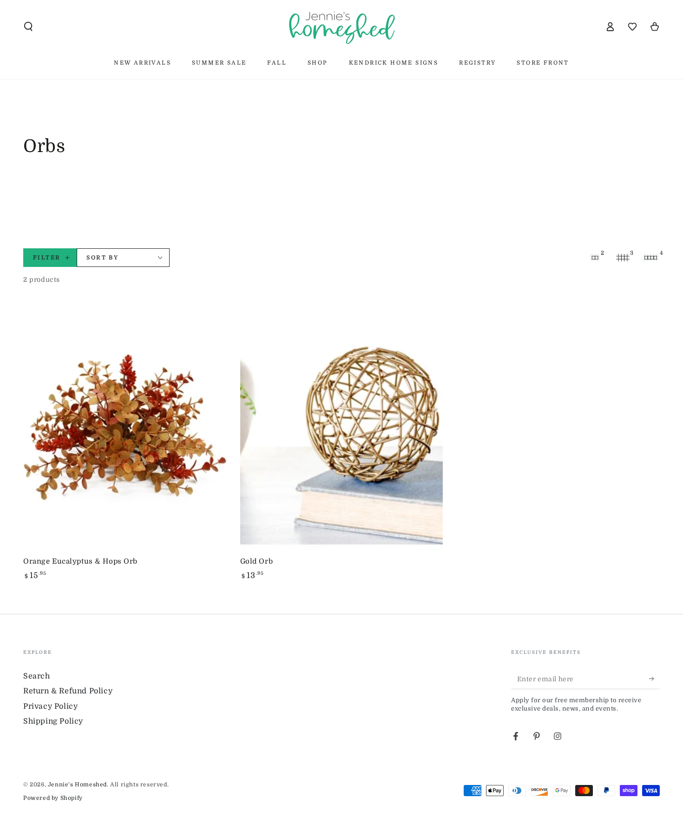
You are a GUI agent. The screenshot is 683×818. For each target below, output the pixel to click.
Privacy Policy (50, 706)
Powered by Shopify (53, 798)
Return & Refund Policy (67, 691)
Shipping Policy (53, 721)
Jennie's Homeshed (77, 784)
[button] (28, 26)
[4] (650, 257)
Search (36, 676)
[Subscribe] (654, 678)
